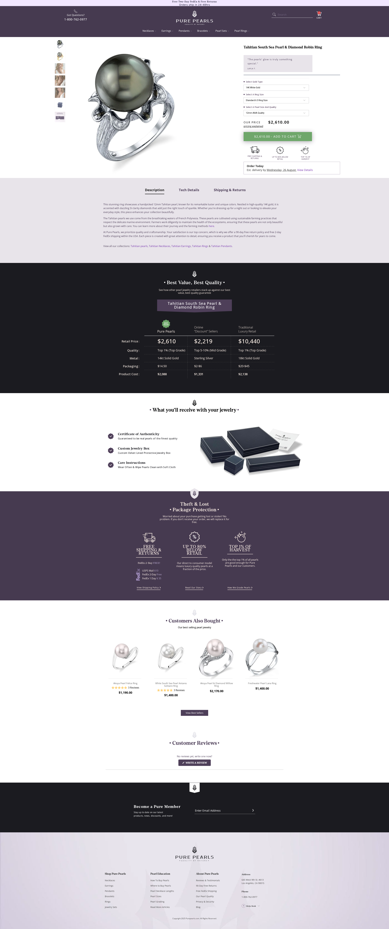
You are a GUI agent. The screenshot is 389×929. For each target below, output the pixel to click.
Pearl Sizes (155, 896)
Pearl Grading (157, 901)
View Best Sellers (194, 712)
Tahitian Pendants (221, 246)
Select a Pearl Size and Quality (261, 107)
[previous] (107, 668)
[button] (125, 688)
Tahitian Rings (200, 246)
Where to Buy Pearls (160, 885)
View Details (305, 170)
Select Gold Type (254, 81)
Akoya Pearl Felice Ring (125, 656)
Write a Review (198, 763)
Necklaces (148, 30)
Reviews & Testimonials (208, 880)
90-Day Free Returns (206, 885)
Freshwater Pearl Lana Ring (262, 656)
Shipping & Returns (230, 190)
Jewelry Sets (111, 907)
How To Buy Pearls (159, 880)
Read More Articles (160, 907)
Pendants (184, 30)
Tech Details (189, 190)
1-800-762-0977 (249, 896)
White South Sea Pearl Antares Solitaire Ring (170, 656)
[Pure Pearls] (194, 15)
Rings (107, 901)
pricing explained (253, 126)
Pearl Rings (240, 30)
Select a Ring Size (255, 94)
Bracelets (202, 30)
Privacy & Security (205, 901)
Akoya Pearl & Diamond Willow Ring (216, 656)
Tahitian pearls (139, 246)
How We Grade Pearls (239, 587)
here (211, 226)
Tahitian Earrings (181, 246)
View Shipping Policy (148, 587)
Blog (198, 907)
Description (154, 190)
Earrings (166, 30)
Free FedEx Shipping (206, 891)
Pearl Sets (221, 30)
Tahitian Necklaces (159, 246)
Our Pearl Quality (205, 896)
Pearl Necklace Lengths (162, 891)
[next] (281, 668)
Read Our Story (193, 587)
